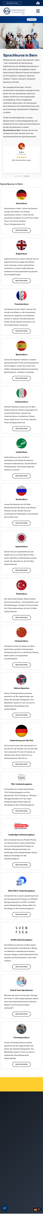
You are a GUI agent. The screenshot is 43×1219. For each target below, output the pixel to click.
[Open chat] (5, 1208)
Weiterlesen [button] (21, 170)
